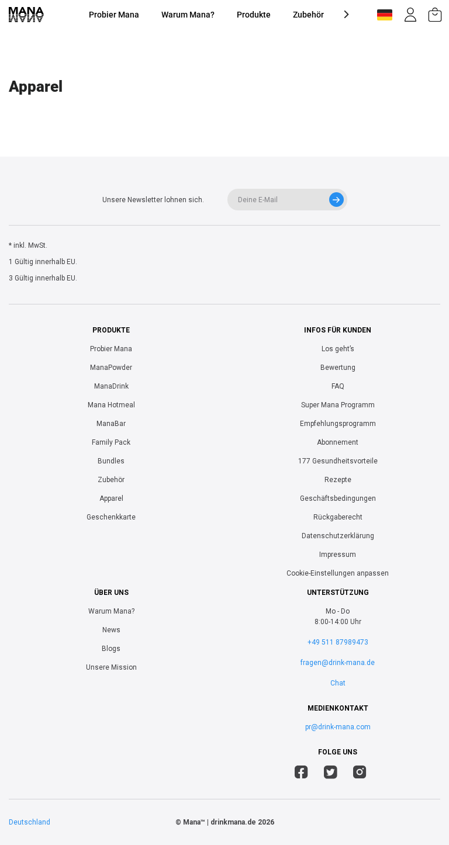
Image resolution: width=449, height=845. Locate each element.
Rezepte (337, 480)
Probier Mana (114, 14)
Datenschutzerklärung (338, 536)
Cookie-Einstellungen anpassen (337, 573)
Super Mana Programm (338, 405)
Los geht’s (338, 349)
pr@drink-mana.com (338, 727)
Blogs (111, 649)
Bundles (111, 461)
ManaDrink (111, 386)
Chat (338, 683)
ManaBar (111, 424)
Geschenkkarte (111, 517)
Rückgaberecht (337, 517)
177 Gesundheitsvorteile (338, 461)
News (111, 630)
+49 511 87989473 (338, 642)
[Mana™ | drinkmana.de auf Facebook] (301, 774)
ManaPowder (111, 367)
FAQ (337, 386)
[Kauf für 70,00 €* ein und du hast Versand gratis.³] (435, 15)
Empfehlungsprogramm (338, 424)
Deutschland (29, 822)
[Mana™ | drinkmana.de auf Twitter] (330, 774)
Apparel (111, 498)
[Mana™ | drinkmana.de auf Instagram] (360, 774)
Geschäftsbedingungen (338, 498)
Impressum (337, 554)
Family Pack (111, 442)
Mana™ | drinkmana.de (219, 822)
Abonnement (337, 442)
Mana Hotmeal (111, 405)
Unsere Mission (111, 667)
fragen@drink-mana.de (338, 663)
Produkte (254, 14)
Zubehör (308, 14)
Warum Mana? (188, 14)
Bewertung (337, 367)
